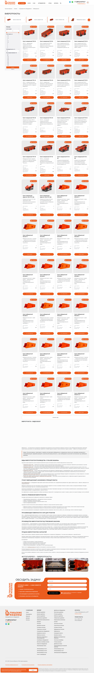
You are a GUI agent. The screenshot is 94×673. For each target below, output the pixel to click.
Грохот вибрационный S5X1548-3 (62, 236)
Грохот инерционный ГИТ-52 (46, 156)
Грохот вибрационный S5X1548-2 (45, 236)
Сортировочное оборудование (43, 631)
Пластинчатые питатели (59, 625)
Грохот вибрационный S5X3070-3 (45, 394)
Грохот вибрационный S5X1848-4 (62, 275)
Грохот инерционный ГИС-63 (29, 156)
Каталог (39, 610)
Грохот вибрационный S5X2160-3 (79, 315)
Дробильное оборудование (59, 610)
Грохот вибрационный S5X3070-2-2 (79, 394)
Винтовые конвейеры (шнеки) (43, 641)
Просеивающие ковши (41, 645)
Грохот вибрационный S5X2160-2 (62, 315)
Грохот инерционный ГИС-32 (63, 41)
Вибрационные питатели (59, 629)
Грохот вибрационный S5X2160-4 (28, 354)
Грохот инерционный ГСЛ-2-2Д (63, 157)
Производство (29, 614)
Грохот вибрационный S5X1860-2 (79, 275)
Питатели (39, 623)
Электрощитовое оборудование (60, 652)
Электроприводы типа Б (59, 648)
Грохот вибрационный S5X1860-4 (45, 315)
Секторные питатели (41, 627)
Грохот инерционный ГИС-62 (80, 117)
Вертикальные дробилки (42, 617)
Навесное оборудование (42, 643)
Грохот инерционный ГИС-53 (29, 117)
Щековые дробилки (41, 614)
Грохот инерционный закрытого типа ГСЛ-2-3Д (45, 196)
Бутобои (55, 621)
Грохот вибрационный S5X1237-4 (28, 236)
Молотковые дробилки (58, 612)
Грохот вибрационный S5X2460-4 (79, 354)
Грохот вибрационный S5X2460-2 (45, 354)
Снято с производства (41, 654)
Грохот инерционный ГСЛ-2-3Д (80, 157)
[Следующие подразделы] (89, 20)
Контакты (56, 3)
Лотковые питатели (58, 627)
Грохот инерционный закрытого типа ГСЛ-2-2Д (28, 196)
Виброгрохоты (57, 631)
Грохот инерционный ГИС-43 (63, 80)
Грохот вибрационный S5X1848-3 (45, 275)
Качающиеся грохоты (58, 633)
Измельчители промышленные (43, 619)
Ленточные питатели (58, 623)
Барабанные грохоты (41, 633)
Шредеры (39, 621)
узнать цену (29, 59)
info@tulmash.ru (81, 3)
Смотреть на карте (78, 613)
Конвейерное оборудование (42, 639)
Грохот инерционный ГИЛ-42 (29, 41)
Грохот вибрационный (26, 482)
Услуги (29, 3)
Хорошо (33, 670)
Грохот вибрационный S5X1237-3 (79, 196)
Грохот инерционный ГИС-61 (63, 117)
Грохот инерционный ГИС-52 (80, 80)
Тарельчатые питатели (41, 629)
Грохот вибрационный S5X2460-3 (62, 354)
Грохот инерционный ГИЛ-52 (46, 41)
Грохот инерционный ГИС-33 (80, 41)
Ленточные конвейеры (58, 639)
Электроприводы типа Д (42, 652)
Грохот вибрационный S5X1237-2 (62, 196)
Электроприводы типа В (42, 650)
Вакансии (28, 616)
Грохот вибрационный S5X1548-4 (79, 236)
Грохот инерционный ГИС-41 (29, 80)
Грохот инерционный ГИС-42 (46, 80)
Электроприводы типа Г (59, 650)
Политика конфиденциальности (11, 664)
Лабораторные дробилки (59, 617)
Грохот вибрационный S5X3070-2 (28, 394)
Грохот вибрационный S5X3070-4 (62, 394)
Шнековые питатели (41, 625)
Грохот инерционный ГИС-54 (46, 117)
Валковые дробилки (41, 612)
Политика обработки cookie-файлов (45, 664)
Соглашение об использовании (28, 664)
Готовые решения (57, 641)
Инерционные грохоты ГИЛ (28, 464)
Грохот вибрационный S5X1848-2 (28, 275)
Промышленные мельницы (59, 619)
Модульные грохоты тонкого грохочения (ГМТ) (31, 473)
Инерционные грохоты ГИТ (28, 470)
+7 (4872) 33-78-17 (79, 1)
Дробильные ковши (58, 643)
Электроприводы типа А (42, 648)
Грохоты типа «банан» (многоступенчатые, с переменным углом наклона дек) (37, 476)
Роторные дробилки (58, 614)
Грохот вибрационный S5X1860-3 (28, 315)
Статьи (49, 3)
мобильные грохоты (31, 547)
